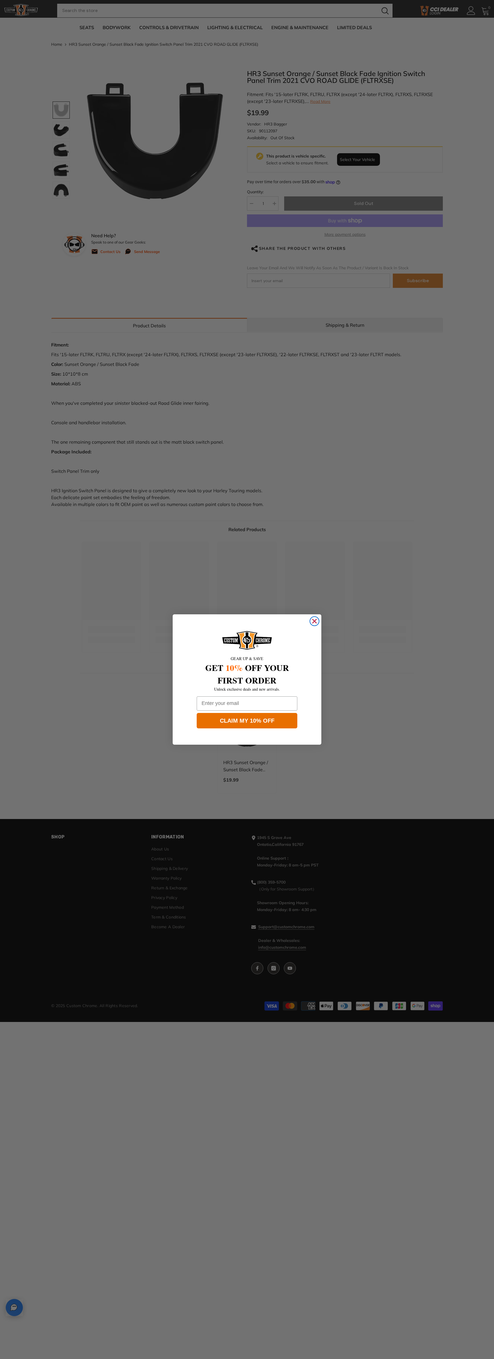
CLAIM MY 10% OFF (247, 721)
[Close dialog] (314, 621)
